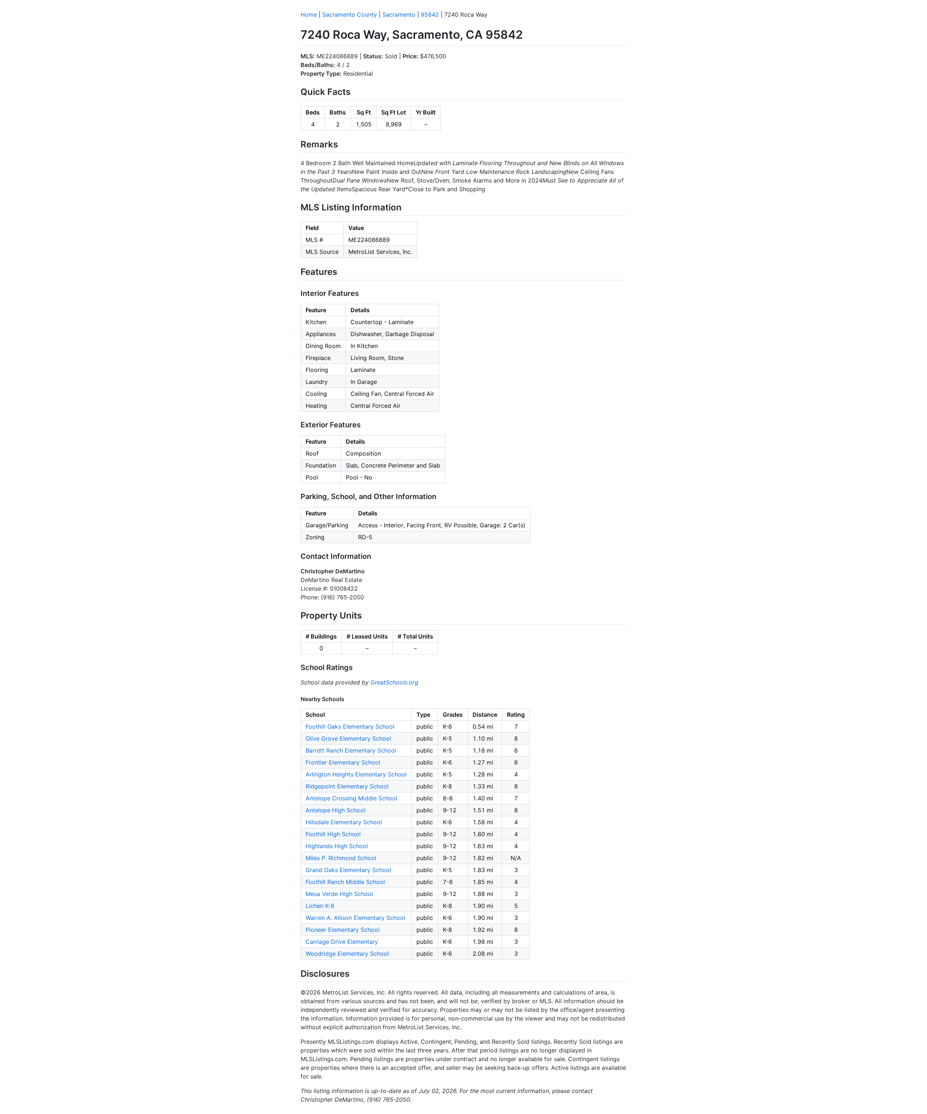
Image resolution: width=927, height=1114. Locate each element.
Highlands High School (337, 846)
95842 (430, 14)
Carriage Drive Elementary (342, 941)
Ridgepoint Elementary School (347, 786)
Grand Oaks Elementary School (348, 870)
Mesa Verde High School (339, 893)
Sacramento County (349, 14)
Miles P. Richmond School (341, 858)
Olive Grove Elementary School (348, 738)
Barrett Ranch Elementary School (351, 750)
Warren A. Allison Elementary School (355, 917)
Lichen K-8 (320, 905)
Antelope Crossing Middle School (351, 798)
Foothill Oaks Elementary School (350, 726)
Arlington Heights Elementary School (356, 774)
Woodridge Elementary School (347, 953)
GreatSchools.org (394, 682)
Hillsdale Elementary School (344, 822)
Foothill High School (333, 834)
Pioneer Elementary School (342, 929)
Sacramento (398, 14)
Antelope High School (335, 810)
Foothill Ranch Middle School (345, 881)
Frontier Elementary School (343, 762)
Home (309, 14)
